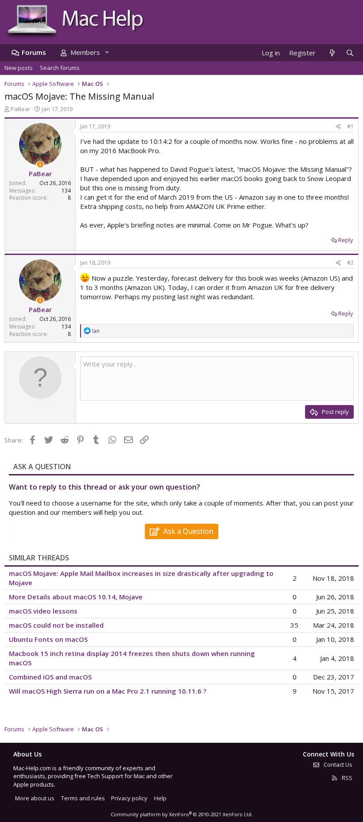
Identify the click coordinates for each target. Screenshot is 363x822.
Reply (345, 240)
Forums (34, 52)
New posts (18, 68)
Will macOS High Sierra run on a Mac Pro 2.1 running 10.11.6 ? (107, 691)
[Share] (338, 127)
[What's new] (331, 53)
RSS (346, 778)
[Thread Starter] (40, 164)
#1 (350, 126)
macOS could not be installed (56, 625)
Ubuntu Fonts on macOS (48, 639)
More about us (34, 798)
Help (160, 798)
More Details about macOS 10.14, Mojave (76, 596)
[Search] (350, 53)
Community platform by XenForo (182, 814)
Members (85, 52)
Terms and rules (83, 798)
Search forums (60, 68)
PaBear (21, 109)
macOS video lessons (43, 610)
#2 (350, 262)
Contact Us (337, 764)
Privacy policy (129, 798)
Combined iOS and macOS (50, 676)
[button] (106, 52)
